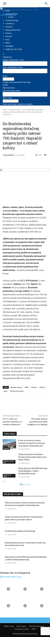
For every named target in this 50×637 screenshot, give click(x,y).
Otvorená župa (11, 20)
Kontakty (9, 46)
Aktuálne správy (16, 387)
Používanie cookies (21, 629)
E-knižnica (9, 23)
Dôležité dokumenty (36, 626)
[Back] (4, 54)
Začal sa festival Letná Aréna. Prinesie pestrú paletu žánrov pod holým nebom (32, 457)
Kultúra (42, 387)
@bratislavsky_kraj (10, 576)
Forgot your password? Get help (16, 82)
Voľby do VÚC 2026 (13, 49)
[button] (4, 3)
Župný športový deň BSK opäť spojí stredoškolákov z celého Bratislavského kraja (32, 471)
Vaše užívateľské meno (13, 67)
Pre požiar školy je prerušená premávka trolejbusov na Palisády (37, 422)
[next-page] (5, 481)
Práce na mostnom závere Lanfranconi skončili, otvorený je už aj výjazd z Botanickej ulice (31, 443)
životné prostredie (16, 391)
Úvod (5, 109)
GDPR (5, 85)
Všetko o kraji (9, 626)
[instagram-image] (8, 589)
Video (7, 43)
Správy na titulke (21, 118)
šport (5, 391)
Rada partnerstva (12, 30)
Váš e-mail (7, 98)
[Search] (46, 3)
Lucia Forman (8, 155)
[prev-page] (4, 481)
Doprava (6, 448)
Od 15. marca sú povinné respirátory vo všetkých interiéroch (12, 422)
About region (21, 626)
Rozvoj (8, 33)
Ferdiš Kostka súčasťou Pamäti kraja (20, 531)
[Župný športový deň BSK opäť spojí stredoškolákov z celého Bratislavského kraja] (9, 471)
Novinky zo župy (15, 109)
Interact (8, 36)
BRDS (27, 387)
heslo (5, 76)
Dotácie (8, 26)
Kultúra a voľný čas (8, 461)
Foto (7, 39)
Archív (10, 17)
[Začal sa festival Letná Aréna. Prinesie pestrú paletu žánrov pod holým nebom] (9, 458)
